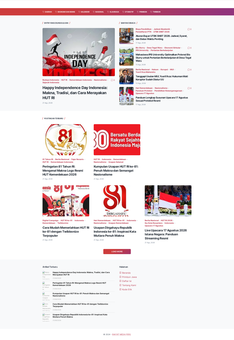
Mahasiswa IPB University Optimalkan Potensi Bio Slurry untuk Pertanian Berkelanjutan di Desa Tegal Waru (163, 57)
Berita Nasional (143, 69)
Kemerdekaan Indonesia (80, 80)
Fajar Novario (77, 159)
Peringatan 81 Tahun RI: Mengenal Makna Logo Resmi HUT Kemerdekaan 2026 (63, 170)
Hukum (155, 69)
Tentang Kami (128, 285)
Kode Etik (126, 289)
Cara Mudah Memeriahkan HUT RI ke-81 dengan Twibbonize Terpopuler (66, 231)
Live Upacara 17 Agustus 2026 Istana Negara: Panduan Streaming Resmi (166, 234)
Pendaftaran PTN (143, 32)
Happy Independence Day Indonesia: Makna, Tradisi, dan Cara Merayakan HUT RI (75, 92)
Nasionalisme (100, 80)
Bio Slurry (140, 48)
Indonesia (106, 159)
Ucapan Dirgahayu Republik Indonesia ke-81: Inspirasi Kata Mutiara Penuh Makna (115, 231)
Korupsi (164, 69)
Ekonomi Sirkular (173, 48)
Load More (117, 251)
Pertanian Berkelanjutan (162, 50)
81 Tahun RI (48, 159)
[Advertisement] (168, 143)
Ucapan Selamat (115, 162)
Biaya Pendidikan (144, 29)
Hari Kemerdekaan (144, 88)
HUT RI (64, 80)
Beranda (126, 272)
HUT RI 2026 (166, 220)
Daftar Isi (126, 281)
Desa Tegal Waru (154, 48)
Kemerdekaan (119, 159)
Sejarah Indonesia (51, 82)
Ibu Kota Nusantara (153, 223)
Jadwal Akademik (162, 29)
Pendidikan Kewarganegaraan (168, 91)
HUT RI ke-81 (66, 220)
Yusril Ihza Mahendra (145, 72)
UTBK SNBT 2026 (161, 32)
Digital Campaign (50, 220)
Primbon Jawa (129, 277)
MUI (172, 69)
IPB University (142, 50)
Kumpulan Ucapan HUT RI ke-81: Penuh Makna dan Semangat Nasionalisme (116, 170)
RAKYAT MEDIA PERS (121, 334)
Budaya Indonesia (51, 80)
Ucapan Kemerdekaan (118, 223)
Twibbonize (62, 223)
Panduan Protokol (144, 91)
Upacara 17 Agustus (145, 93)
